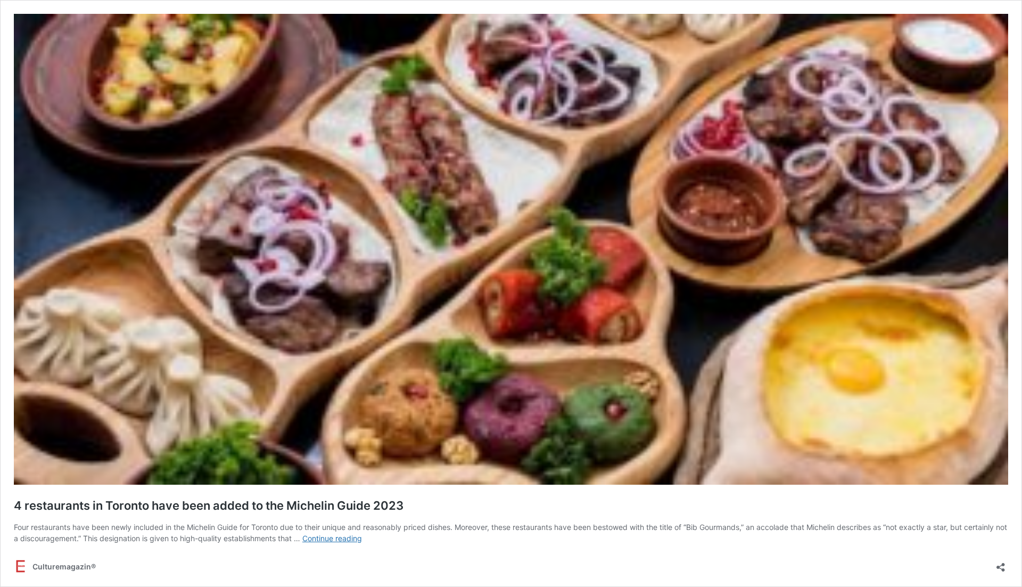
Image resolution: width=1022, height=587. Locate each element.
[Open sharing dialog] (1000, 564)
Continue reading (332, 538)
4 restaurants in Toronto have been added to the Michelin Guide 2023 (208, 505)
